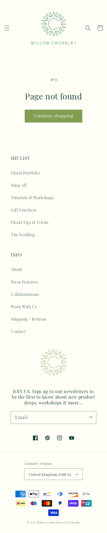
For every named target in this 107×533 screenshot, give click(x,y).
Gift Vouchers (23, 210)
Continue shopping (53, 115)
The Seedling (23, 234)
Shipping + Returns (28, 319)
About (16, 269)
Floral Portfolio (25, 173)
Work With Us (23, 306)
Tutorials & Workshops (32, 197)
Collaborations (25, 294)
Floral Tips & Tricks (30, 222)
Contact (18, 331)
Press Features (24, 282)
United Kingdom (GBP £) (50, 474)
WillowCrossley (46, 522)
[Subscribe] (90, 417)
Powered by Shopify (68, 522)
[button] (7, 28)
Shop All (19, 185)
